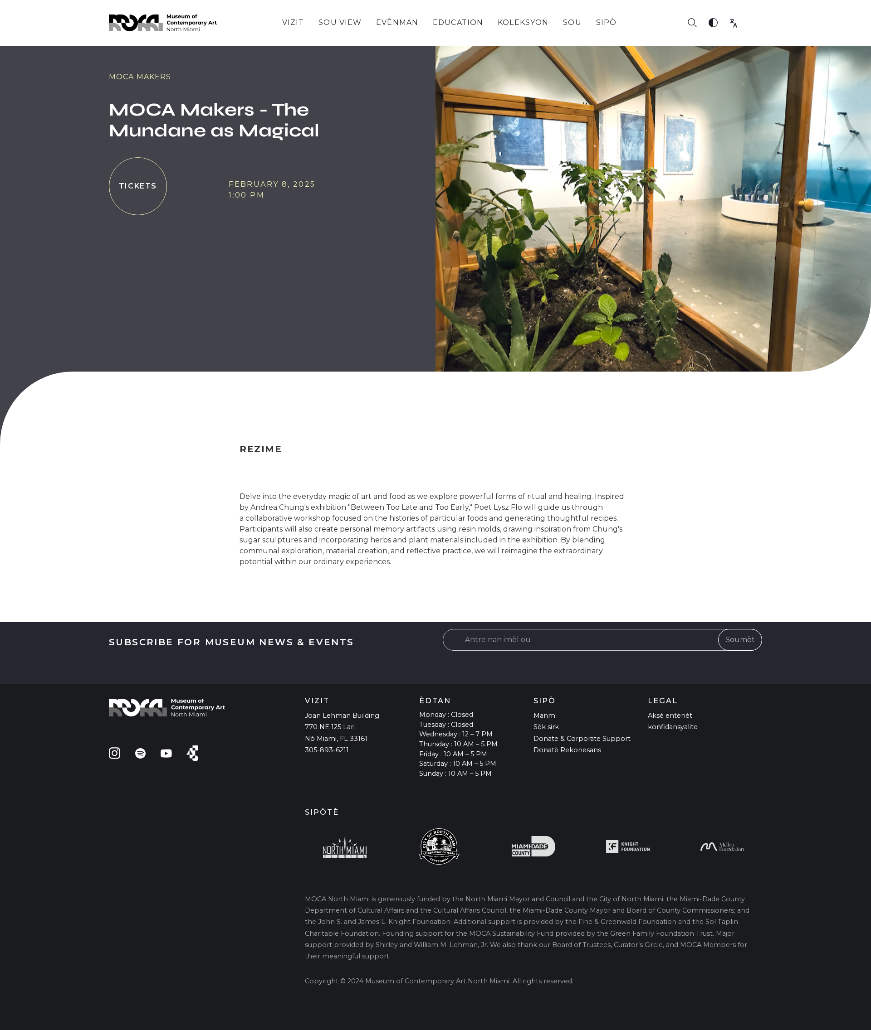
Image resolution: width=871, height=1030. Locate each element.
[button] (293, 23)
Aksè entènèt (670, 715)
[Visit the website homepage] (163, 23)
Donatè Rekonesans (567, 750)
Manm (544, 715)
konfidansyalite (673, 727)
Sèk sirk (546, 727)
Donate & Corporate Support (582, 739)
